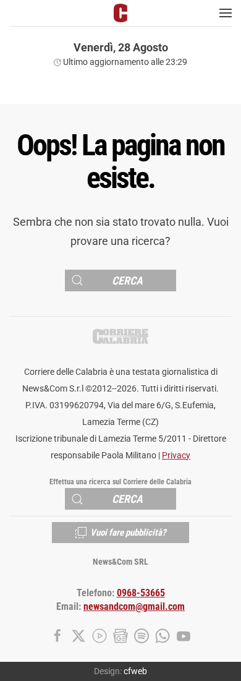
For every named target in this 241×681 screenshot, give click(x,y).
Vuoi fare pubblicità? (128, 532)
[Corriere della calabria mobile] (120, 12)
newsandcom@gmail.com (134, 606)
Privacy (176, 455)
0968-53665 (141, 593)
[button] (225, 13)
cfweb (135, 671)
